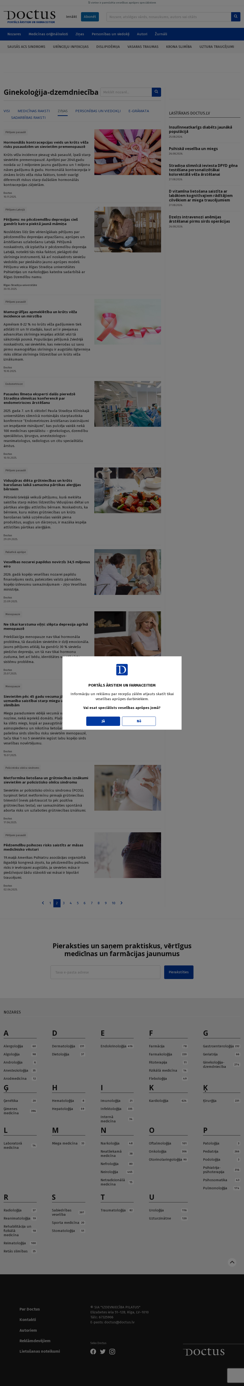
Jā (103, 721)
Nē (139, 721)
